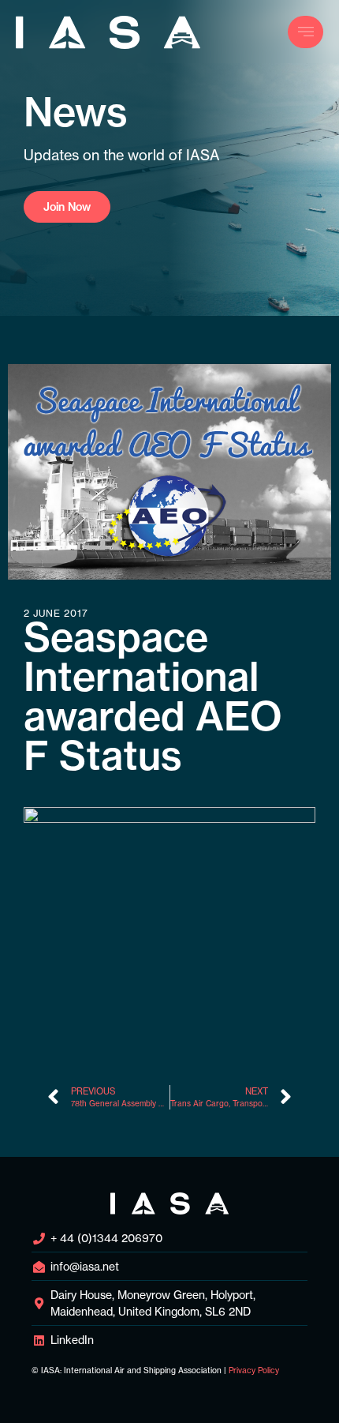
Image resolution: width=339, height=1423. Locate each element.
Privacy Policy (254, 1370)
